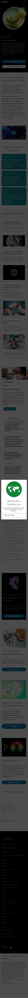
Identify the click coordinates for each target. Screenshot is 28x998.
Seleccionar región (9, 515)
